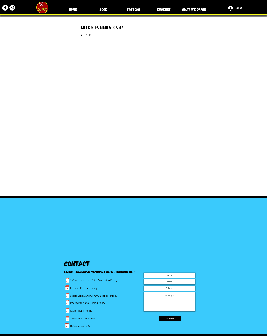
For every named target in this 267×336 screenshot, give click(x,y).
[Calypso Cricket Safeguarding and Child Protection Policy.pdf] (67, 280)
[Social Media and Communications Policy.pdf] (67, 295)
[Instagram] (12, 7)
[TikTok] (5, 7)
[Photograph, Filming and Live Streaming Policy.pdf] (67, 302)
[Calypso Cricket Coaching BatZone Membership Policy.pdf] (67, 325)
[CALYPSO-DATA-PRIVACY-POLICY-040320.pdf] (67, 310)
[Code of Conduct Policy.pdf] (67, 288)
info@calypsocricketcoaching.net (105, 272)
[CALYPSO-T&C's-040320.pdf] (67, 319)
